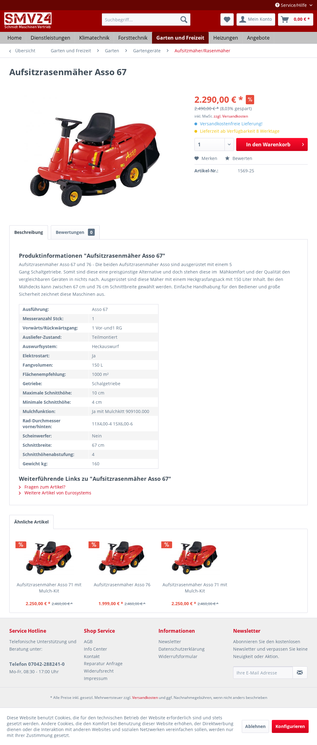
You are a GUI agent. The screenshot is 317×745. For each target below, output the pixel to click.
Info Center (95, 649)
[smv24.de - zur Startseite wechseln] (27, 25)
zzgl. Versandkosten (231, 116)
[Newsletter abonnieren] (300, 672)
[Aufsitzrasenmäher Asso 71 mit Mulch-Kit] (49, 557)
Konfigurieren (290, 726)
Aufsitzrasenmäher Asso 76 (122, 585)
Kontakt (92, 656)
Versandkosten (145, 697)
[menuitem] (146, 19)
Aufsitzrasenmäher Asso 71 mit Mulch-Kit (49, 588)
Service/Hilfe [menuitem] (294, 5)
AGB (88, 641)
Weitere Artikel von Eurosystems (57, 493)
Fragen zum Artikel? (44, 487)
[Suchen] (183, 19)
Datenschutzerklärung (181, 649)
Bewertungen (74, 232)
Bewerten (241, 158)
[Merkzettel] (227, 19)
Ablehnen (255, 726)
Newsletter (169, 641)
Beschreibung (28, 232)
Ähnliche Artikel (31, 522)
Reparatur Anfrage (103, 663)
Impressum (95, 678)
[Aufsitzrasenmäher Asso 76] (122, 557)
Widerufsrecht (99, 671)
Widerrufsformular (178, 656)
